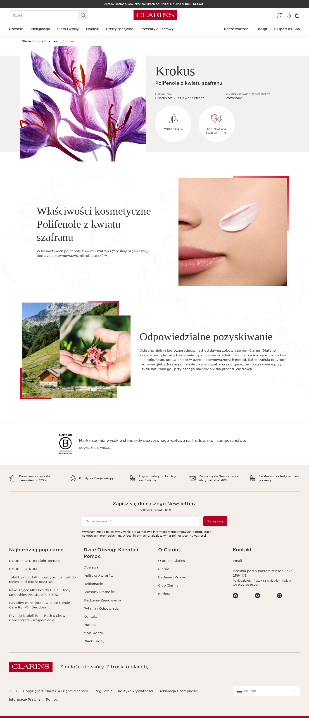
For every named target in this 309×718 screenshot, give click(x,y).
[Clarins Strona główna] (155, 15)
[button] (42, 550)
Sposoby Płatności (99, 592)
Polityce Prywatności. (191, 535)
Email (237, 561)
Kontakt (90, 616)
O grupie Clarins (171, 561)
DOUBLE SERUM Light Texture (34, 561)
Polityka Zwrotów (99, 576)
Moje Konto (93, 633)
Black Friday (94, 641)
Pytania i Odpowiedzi (101, 608)
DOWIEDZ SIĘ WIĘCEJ (95, 447)
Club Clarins (168, 585)
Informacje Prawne (24, 699)
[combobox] (266, 691)
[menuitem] (279, 15)
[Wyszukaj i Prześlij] (83, 15)
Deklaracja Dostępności (178, 691)
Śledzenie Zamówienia (102, 600)
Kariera (164, 594)
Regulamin (103, 691)
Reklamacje (93, 584)
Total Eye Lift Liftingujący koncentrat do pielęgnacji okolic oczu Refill (42, 579)
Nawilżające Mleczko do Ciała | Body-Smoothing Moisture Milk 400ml (40, 592)
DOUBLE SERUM (23, 569)
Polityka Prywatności (135, 691)
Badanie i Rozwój (172, 577)
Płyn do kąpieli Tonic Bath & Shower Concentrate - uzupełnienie (39, 618)
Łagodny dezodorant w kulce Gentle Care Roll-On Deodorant (39, 605)
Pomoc (89, 625)
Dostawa (91, 567)
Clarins (163, 569)
